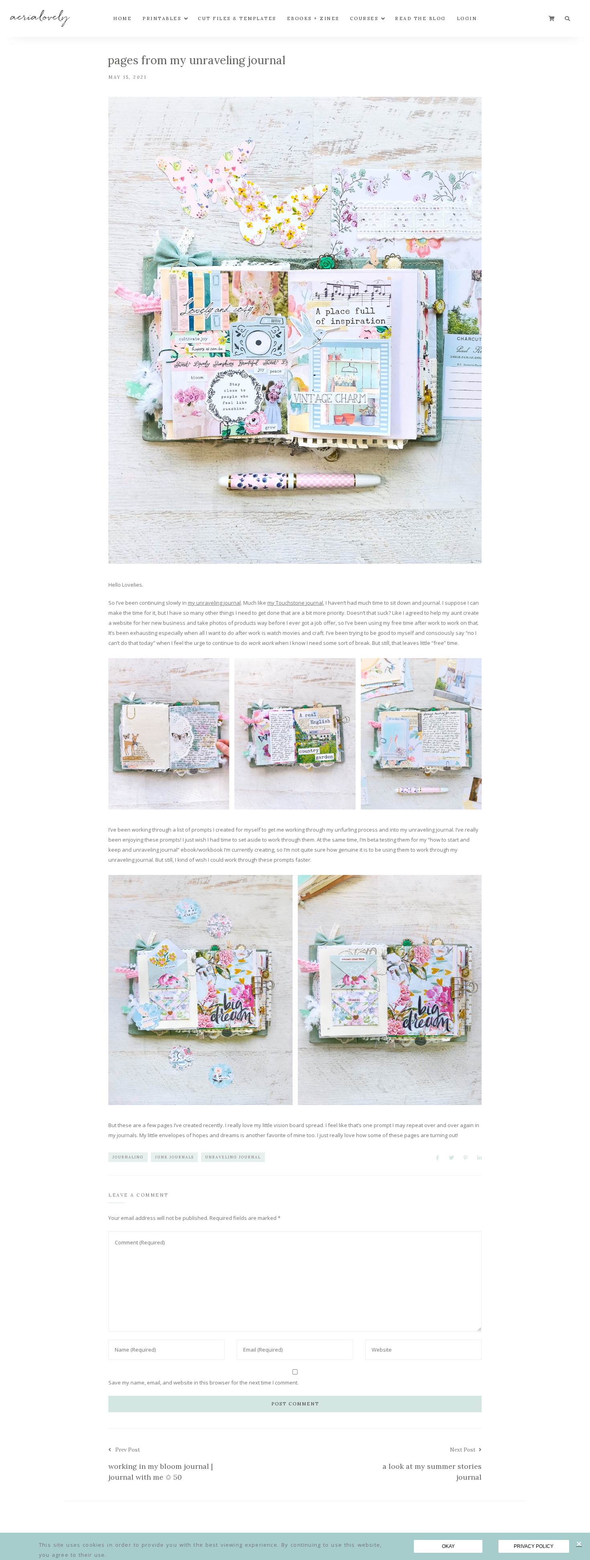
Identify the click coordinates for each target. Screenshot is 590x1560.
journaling (128, 1157)
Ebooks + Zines (313, 18)
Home (122, 18)
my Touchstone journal (295, 602)
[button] (579, 1544)
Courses (364, 18)
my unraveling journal (214, 602)
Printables (161, 18)
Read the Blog (420, 18)
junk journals (174, 1157)
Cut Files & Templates (237, 18)
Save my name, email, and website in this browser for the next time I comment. (203, 1382)
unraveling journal (233, 1157)
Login (467, 18)
